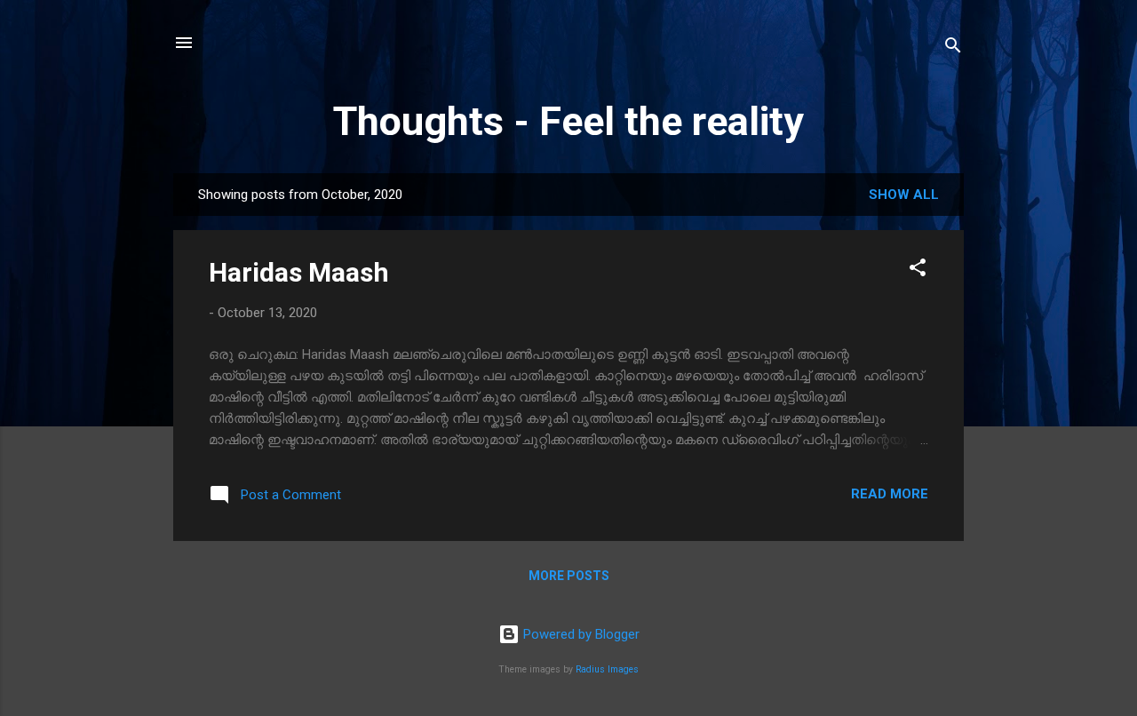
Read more (889, 494)
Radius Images (607, 669)
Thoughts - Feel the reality (568, 121)
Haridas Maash (299, 272)
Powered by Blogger (580, 634)
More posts (569, 576)
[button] (917, 270)
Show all (904, 195)
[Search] (953, 48)
